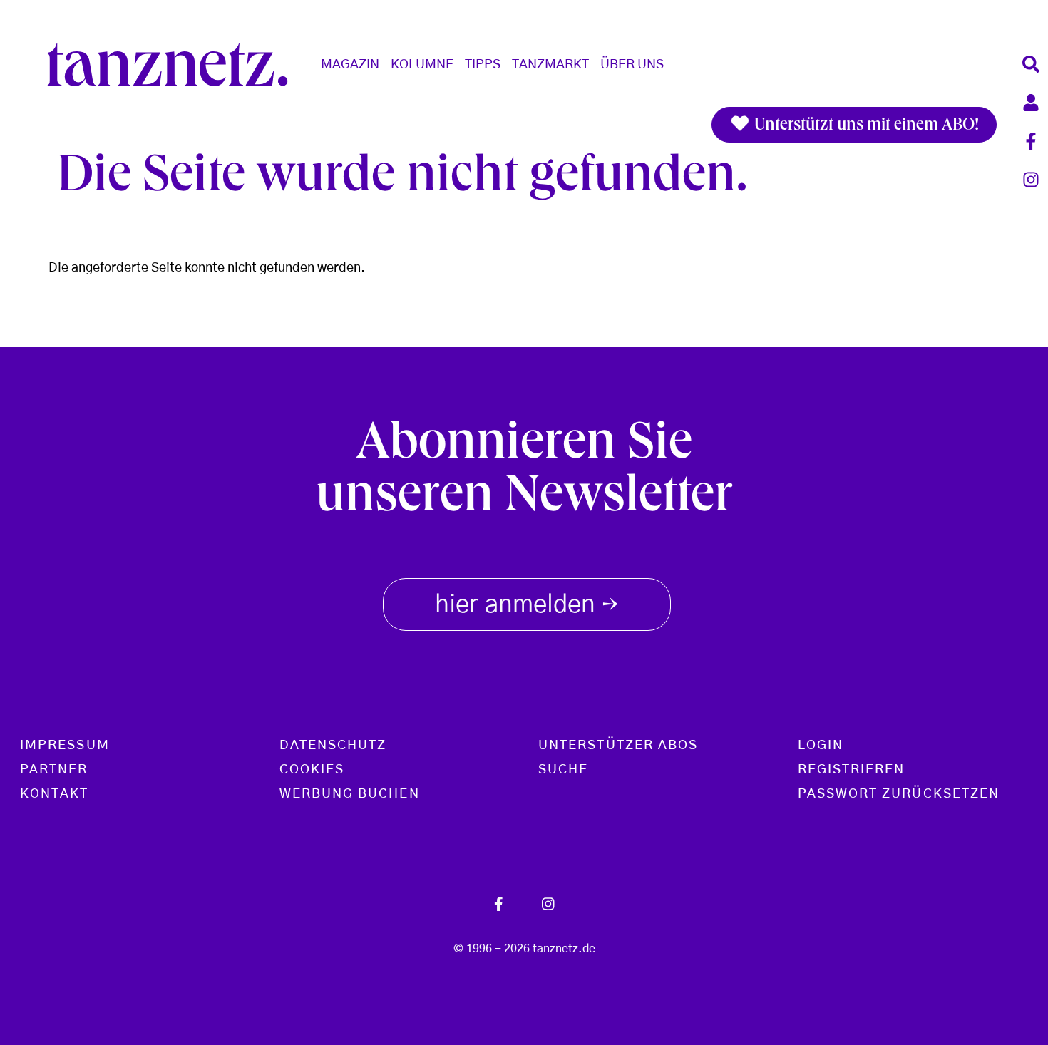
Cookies (312, 769)
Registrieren (851, 769)
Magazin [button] (350, 64)
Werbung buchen (349, 794)
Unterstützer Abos (618, 745)
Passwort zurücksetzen (899, 794)
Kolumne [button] (422, 64)
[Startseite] (173, 64)
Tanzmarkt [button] (550, 64)
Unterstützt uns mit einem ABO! (865, 126)
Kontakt (54, 794)
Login (820, 745)
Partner (54, 769)
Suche (563, 769)
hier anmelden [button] (527, 606)
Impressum (65, 745)
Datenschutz (333, 745)
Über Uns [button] (632, 64)
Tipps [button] (482, 64)
